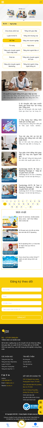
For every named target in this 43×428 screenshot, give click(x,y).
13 (14, 204)
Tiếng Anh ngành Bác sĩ (30, 50)
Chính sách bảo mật (28, 395)
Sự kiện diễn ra (27, 362)
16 (28, 204)
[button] (8, 425)
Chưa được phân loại (12, 31)
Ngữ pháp (13, 24)
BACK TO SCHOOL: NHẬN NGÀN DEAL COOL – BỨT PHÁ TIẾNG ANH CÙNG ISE (29, 219)
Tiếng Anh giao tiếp (30, 31)
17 (33, 204)
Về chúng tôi (26, 359)
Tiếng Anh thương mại (31, 36)
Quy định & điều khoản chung (31, 397)
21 (21, 207)
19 (12, 207)
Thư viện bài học (27, 364)
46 (30, 207)
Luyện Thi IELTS (6, 364)
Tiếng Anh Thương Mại (8, 366)
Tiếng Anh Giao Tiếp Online (9, 362)
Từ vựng (12, 45)
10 (39, 201)
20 (17, 207)
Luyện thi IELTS (12, 36)
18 (37, 204)
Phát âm (12, 57)
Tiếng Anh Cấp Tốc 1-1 (8, 369)
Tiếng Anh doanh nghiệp (31, 40)
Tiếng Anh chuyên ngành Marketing (12, 65)
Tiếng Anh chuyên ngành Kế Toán (31, 58)
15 (23, 204)
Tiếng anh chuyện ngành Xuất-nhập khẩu (12, 51)
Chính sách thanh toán (29, 399)
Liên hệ (25, 366)
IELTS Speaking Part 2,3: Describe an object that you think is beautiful (29, 245)
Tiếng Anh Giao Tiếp (7, 359)
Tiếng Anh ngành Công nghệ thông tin (30, 65)
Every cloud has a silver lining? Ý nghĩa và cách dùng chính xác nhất (29, 259)
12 (9, 204)
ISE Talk (11, 40)
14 (19, 204)
